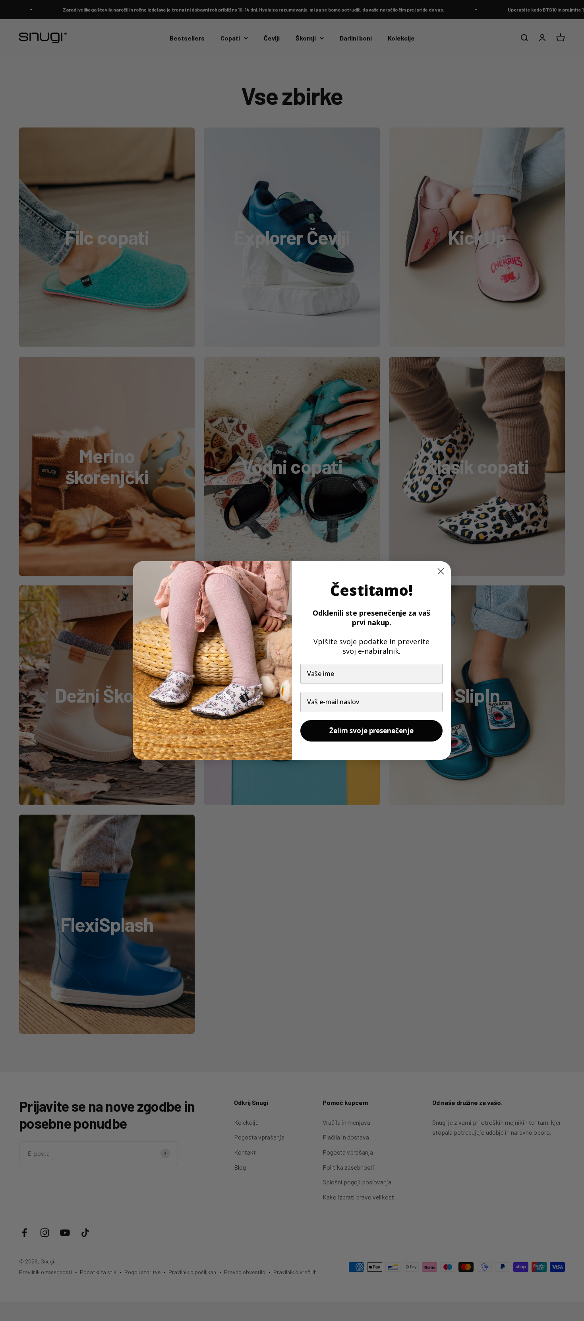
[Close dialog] (441, 571)
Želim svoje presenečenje (371, 730)
